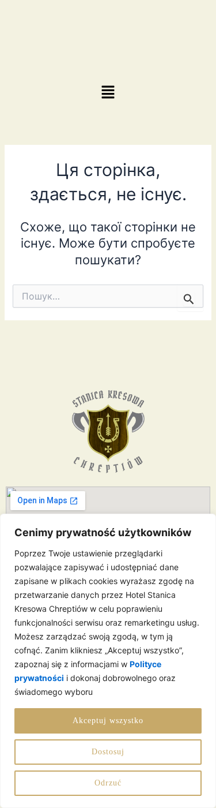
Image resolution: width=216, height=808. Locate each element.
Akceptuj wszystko (108, 720)
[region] (108, 661)
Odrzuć (108, 783)
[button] (107, 92)
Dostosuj (108, 751)
